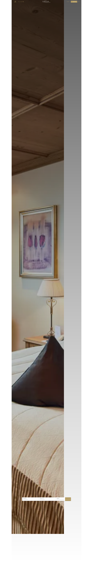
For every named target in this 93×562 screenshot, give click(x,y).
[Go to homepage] (46, 2)
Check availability (68, 499)
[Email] (21, 1)
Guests (58, 498)
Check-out (42, 498)
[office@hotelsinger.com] (23, 1)
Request (68, 1)
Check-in (24, 498)
